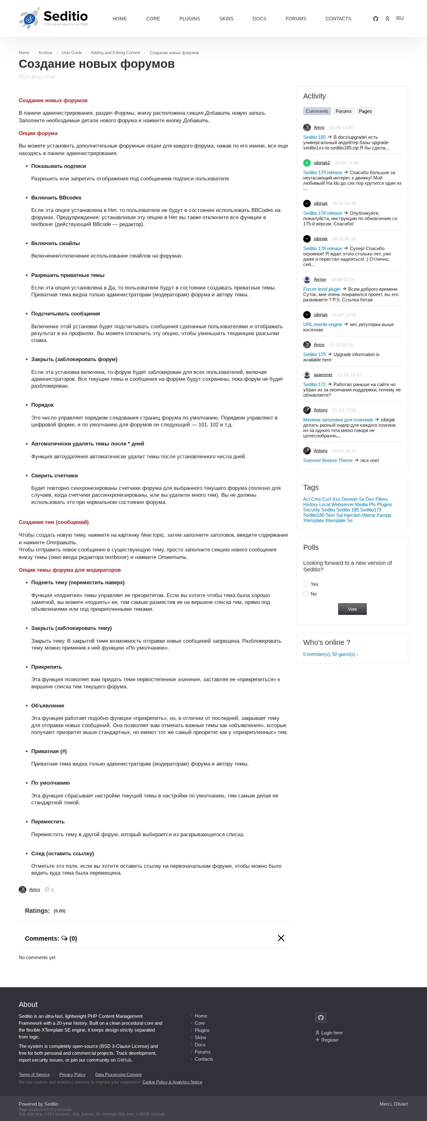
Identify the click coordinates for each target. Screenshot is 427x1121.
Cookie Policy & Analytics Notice (172, 1082)
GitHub (124, 1060)
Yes (315, 584)
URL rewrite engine (322, 324)
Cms (316, 499)
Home (120, 18)
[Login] (387, 18)
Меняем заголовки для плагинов (338, 419)
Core (153, 18)
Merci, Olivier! (394, 1104)
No (314, 593)
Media (361, 504)
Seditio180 (313, 515)
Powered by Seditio (38, 1104)
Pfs (372, 504)
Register (330, 1040)
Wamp (368, 515)
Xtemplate (313, 520)
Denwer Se (353, 499)
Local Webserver (336, 504)
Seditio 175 (314, 354)
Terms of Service (34, 1074)
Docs (259, 18)
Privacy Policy (72, 1074)
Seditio (328, 509)
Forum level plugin (321, 289)
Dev (370, 499)
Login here (332, 1032)
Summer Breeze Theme (328, 460)
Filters (381, 499)
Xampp (383, 515)
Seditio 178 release (322, 213)
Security (311, 509)
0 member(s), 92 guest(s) (329, 654)
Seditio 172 (314, 384)
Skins (226, 18)
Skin (330, 515)
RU (400, 18)
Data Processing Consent (118, 1074)
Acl (306, 499)
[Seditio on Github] (375, 18)
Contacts (338, 18)
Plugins (189, 18)
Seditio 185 (314, 137)
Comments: (51, 938)
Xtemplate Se (339, 520)
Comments (317, 111)
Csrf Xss (331, 499)
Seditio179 (370, 509)
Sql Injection (348, 515)
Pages (365, 111)
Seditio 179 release (322, 172)
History (310, 504)
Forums (296, 18)
